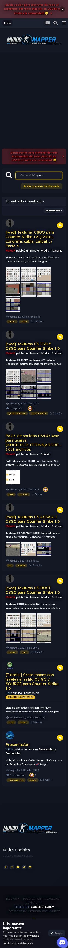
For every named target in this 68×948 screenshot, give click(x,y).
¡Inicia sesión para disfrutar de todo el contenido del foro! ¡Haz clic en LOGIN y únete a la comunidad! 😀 (32, 9)
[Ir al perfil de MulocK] (10, 223)
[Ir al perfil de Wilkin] (10, 735)
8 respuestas (17, 775)
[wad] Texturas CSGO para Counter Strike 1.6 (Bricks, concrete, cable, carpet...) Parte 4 (30, 239)
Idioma (12, 898)
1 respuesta (16, 408)
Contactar (34, 902)
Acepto (58, 933)
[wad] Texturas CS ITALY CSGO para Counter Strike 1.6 (33, 346)
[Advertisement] (34, 88)
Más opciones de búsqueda (42, 186)
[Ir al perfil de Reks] (10, 665)
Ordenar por (53, 210)
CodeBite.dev (42, 907)
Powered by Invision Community (34, 911)
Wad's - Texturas (51, 250)
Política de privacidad (41, 898)
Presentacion (17, 744)
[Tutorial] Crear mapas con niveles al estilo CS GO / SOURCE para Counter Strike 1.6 (32, 681)
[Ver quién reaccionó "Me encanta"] (30, 408)
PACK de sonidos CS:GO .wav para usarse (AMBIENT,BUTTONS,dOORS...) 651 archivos (33, 442)
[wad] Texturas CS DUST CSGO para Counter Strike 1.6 (33, 590)
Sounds (45, 454)
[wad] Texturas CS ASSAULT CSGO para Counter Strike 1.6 (33, 519)
